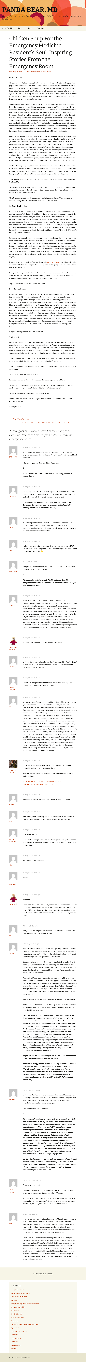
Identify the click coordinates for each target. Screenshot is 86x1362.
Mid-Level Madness (17, 1317)
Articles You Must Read (19, 1297)
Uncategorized (46, 72)
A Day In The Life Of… (18, 1290)
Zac (10, 551)
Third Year (14, 1342)
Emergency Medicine (33, 72)
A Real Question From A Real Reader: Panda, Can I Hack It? (49, 422)
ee (10, 935)
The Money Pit (16, 1338)
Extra (30, 28)
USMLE (13, 1349)
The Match (14, 1335)
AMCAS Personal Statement (20, 1293)
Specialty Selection (17, 1328)
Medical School (16, 1314)
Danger (20, 28)
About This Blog (7, 28)
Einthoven (12, 496)
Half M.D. (12, 605)
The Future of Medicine (19, 1331)
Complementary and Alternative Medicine (25, 1304)
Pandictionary (41, 28)
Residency (14, 1321)
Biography (14, 1300)
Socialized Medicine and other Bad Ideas (25, 1324)
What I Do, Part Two (19, 418)
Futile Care (15, 1310)
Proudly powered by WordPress (20, 1357)
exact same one (53, 262)
